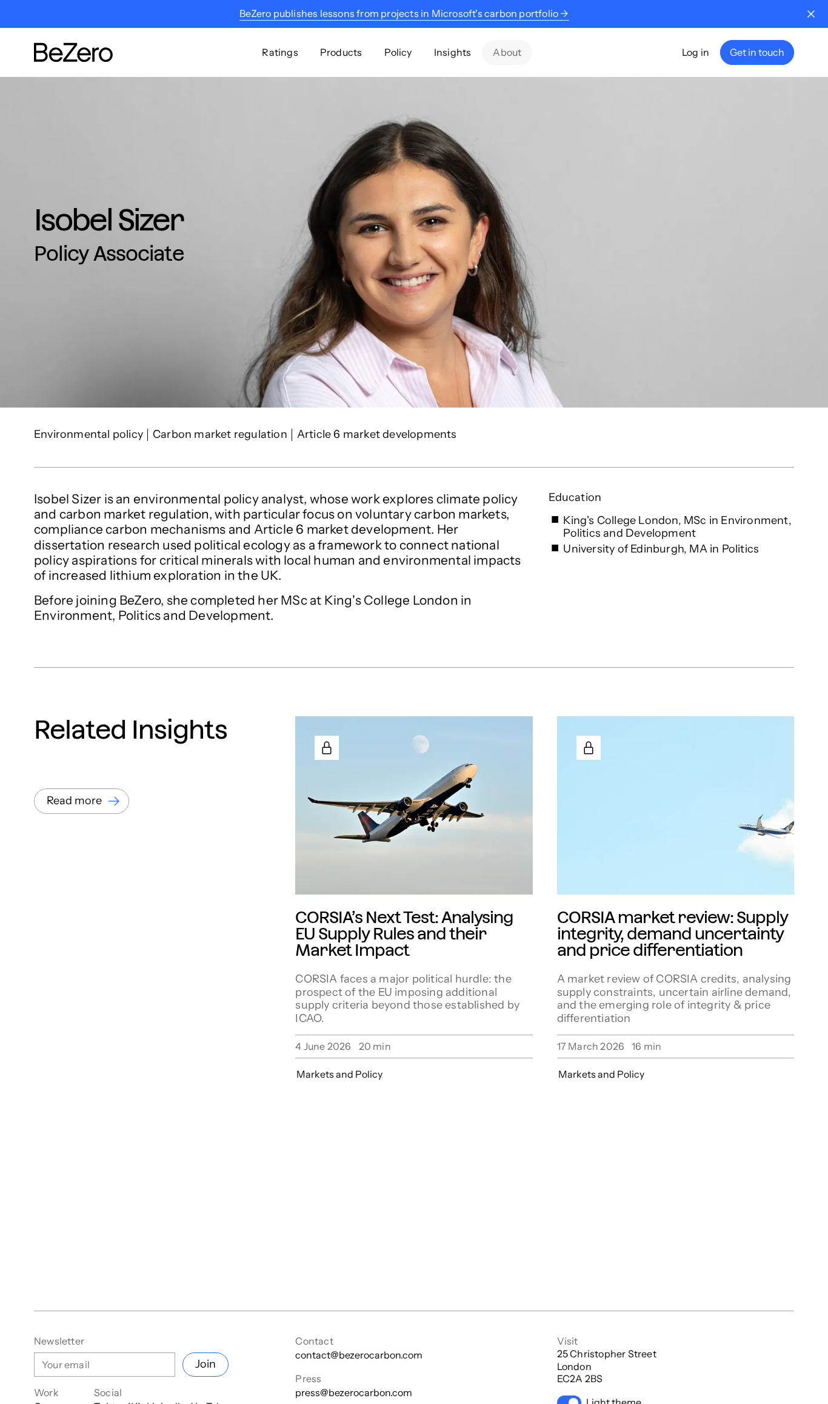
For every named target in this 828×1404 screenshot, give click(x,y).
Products (341, 52)
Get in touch (757, 52)
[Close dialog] (811, 14)
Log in (695, 52)
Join (205, 1364)
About (507, 52)
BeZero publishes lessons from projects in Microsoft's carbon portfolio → (404, 13)
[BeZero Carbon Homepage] (73, 52)
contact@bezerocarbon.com (358, 1355)
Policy (398, 52)
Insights (453, 52)
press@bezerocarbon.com (353, 1392)
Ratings (280, 52)
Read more (74, 800)
